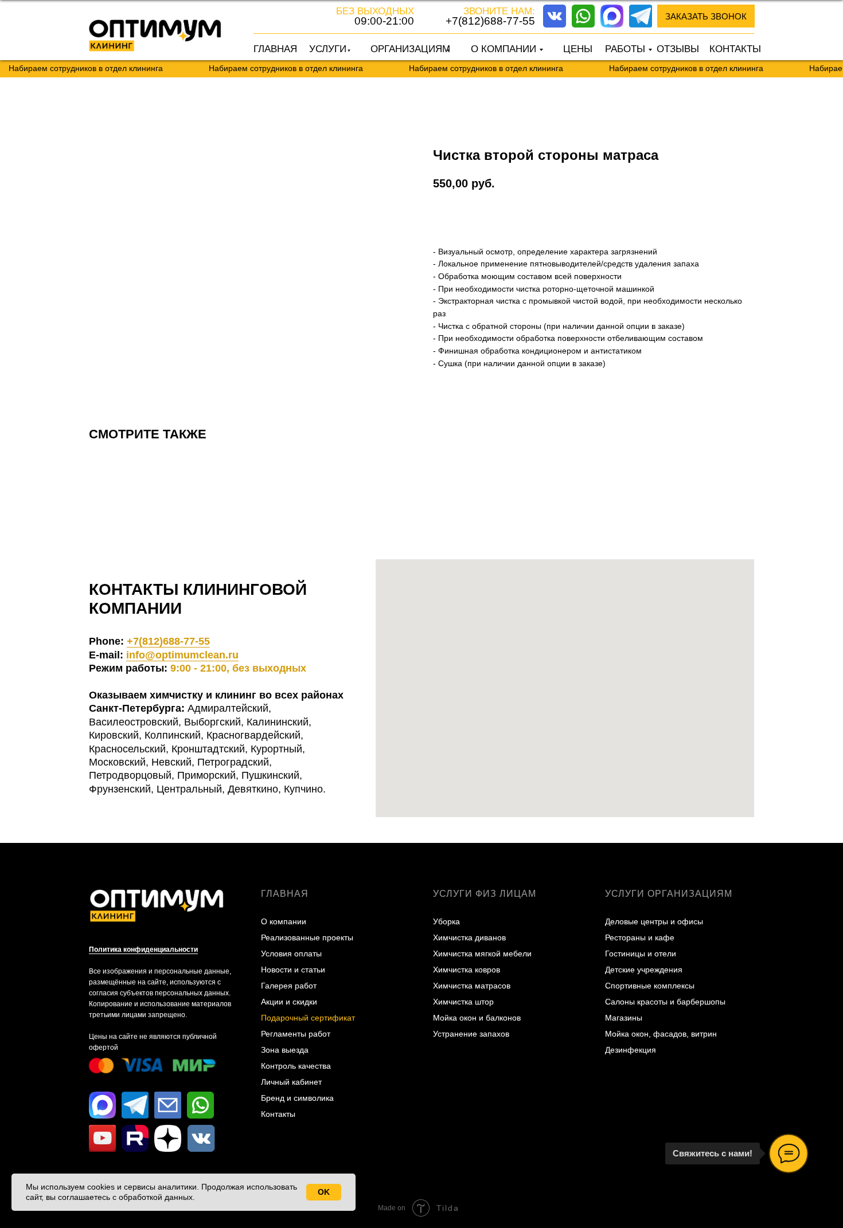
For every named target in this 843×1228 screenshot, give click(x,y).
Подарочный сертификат (308, 1017)
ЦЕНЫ (577, 49)
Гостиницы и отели (640, 953)
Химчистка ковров (466, 969)
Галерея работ (289, 985)
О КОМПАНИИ (503, 49)
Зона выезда (285, 1049)
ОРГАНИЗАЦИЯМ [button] (410, 49)
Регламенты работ (295, 1033)
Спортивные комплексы (649, 985)
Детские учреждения (643, 969)
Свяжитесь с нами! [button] (712, 1153)
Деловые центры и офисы (654, 921)
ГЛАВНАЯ (275, 49)
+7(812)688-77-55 (490, 21)
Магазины (623, 1017)
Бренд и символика (297, 1098)
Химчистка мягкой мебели (482, 953)
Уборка (446, 921)
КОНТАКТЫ (735, 49)
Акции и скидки (289, 1001)
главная (285, 894)
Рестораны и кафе (639, 937)
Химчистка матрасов (471, 985)
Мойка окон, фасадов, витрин (661, 1033)
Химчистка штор (463, 1001)
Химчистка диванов (469, 937)
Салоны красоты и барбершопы (665, 1001)
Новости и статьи (293, 969)
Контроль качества (296, 1065)
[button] (706, 16)
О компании (283, 921)
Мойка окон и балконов (477, 1017)
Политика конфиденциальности (143, 949)
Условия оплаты (291, 953)
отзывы (678, 49)
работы (625, 49)
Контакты (278, 1114)
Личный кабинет (291, 1081)
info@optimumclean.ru (182, 655)
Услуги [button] (327, 49)
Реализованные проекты (307, 937)
